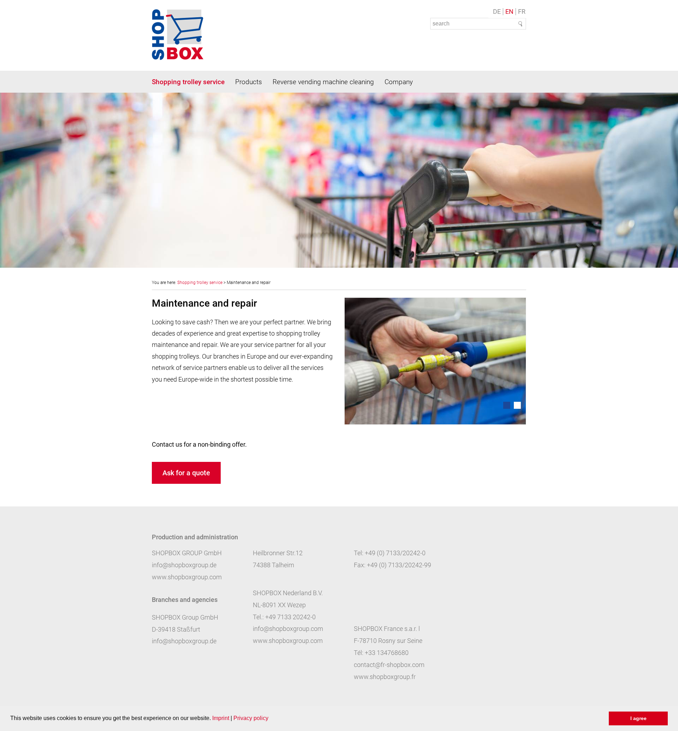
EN (509, 11)
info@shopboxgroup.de (184, 565)
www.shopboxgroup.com (187, 577)
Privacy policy (250, 718)
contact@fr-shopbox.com (389, 664)
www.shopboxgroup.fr (385, 676)
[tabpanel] (435, 361)
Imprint (220, 718)
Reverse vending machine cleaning (323, 82)
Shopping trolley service (188, 82)
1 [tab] (506, 405)
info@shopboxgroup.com (288, 628)
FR (521, 11)
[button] (271, 719)
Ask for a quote (186, 473)
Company (399, 82)
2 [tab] (517, 405)
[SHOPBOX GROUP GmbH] (177, 34)
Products (248, 82)
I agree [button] (638, 718)
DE (497, 11)
